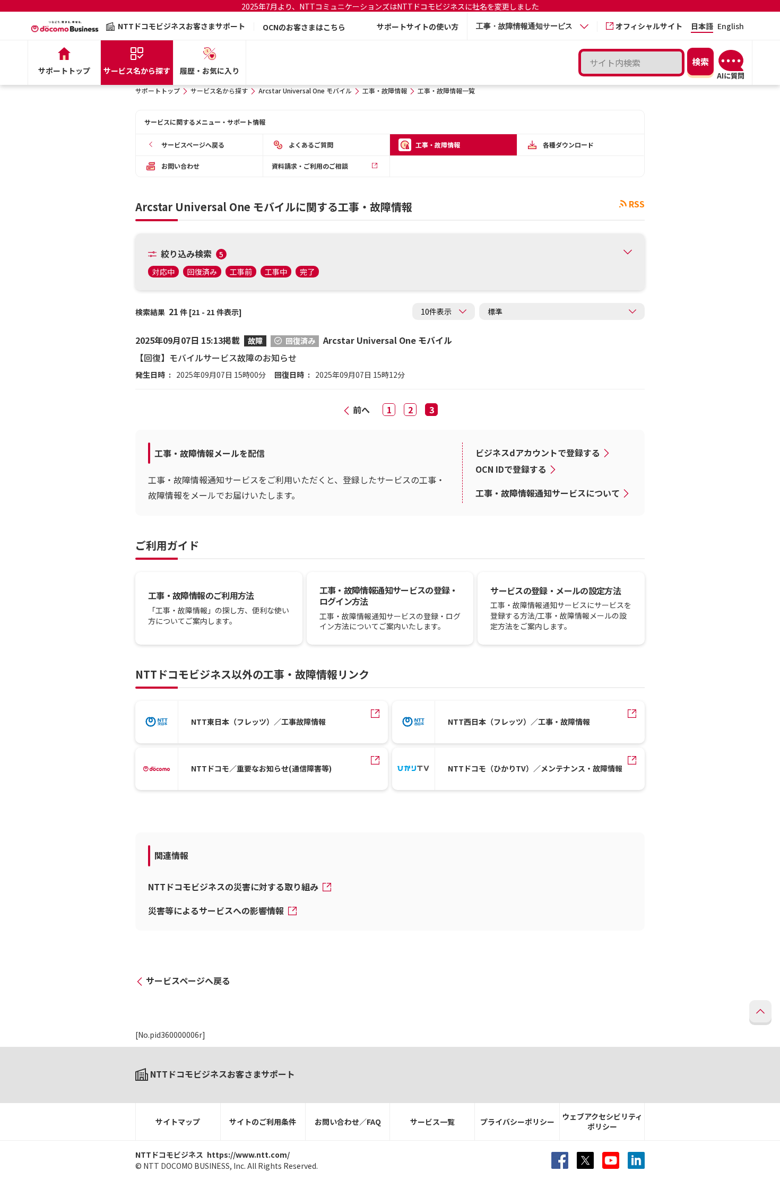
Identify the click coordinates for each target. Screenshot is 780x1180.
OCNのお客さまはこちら (304, 27)
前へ (361, 409)
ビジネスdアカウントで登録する (537, 452)
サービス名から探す (219, 90)
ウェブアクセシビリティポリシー (602, 1121)
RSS (637, 203)
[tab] (532, 26)
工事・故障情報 (384, 90)
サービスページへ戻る (188, 980)
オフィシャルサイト (649, 26)
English (730, 26)
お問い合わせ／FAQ (348, 1121)
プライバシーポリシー (517, 1121)
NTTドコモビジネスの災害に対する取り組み (234, 886)
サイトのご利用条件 (262, 1121)
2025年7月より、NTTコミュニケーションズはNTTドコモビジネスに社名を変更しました (390, 6)
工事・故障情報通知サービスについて (547, 493)
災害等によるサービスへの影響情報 (217, 910)
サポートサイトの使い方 (417, 26)
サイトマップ (177, 1121)
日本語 (702, 26)
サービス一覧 (432, 1121)
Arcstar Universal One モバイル (305, 90)
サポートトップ (157, 90)
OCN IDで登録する (511, 469)
